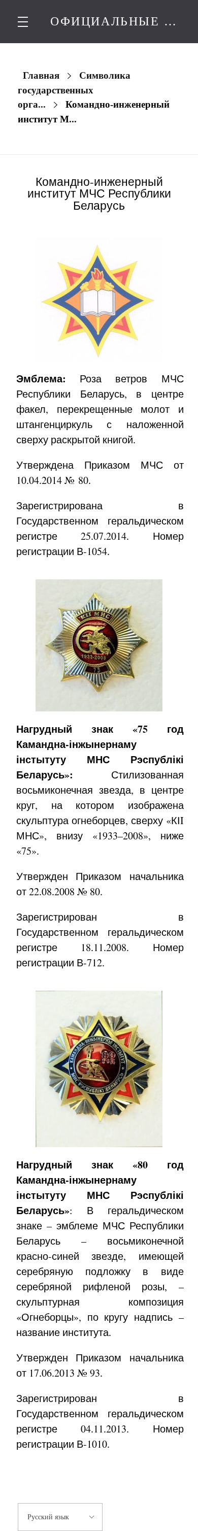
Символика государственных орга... (74, 90)
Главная (41, 75)
